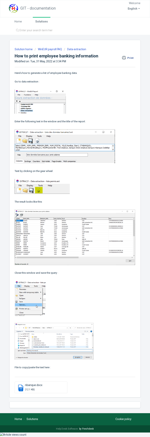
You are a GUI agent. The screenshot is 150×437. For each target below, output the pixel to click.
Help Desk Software (67, 428)
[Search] (16, 30)
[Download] (68, 220)
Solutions (41, 21)
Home (18, 21)
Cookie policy (123, 419)
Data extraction (76, 49)
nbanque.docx (33, 385)
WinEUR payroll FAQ (50, 49)
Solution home (24, 49)
